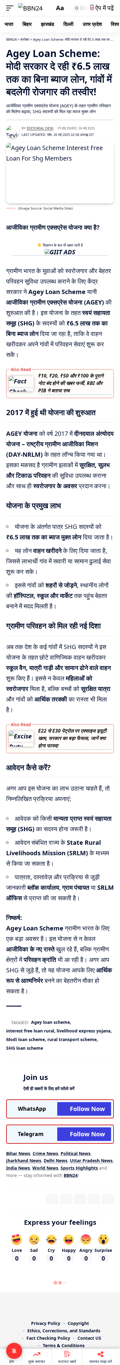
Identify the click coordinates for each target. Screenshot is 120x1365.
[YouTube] (56, 1305)
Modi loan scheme (25, 1039)
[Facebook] (38, 1305)
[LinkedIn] (73, 1305)
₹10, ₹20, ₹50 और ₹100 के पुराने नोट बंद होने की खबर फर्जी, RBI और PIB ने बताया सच (70, 383)
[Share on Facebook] (52, 1199)
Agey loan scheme (50, 1022)
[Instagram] (64, 1305)
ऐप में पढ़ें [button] (104, 8)
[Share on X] (66, 1199)
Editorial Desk (40, 128)
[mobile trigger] (11, 8)
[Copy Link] (108, 1199)
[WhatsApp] (82, 1305)
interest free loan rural (30, 1031)
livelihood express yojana (83, 1031)
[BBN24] (30, 8)
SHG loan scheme (24, 1048)
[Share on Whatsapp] (80, 1199)
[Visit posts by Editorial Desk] (12, 131)
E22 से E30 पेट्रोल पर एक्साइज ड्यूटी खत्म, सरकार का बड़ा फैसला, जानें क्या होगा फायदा (72, 738)
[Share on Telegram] (94, 1199)
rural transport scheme (72, 1039)
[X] (47, 1305)
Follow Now (87, 1109)
